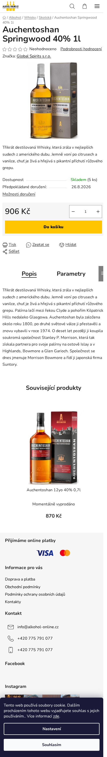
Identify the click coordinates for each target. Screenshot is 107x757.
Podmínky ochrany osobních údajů (35, 594)
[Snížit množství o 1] (73, 211)
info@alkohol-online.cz (37, 627)
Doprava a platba (20, 579)
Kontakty (13, 602)
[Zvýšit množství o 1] (98, 211)
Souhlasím (51, 745)
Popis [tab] (29, 274)
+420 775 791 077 (35, 638)
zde (56, 716)
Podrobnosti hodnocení (81, 49)
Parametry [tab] (71, 274)
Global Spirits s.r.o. (34, 56)
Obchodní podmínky (22, 587)
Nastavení (52, 729)
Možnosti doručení (18, 194)
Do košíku (53, 227)
